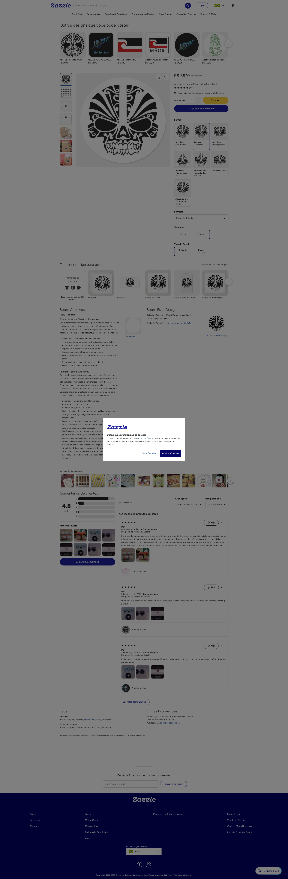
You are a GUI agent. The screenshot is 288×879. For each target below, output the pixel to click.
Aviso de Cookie (145, 438)
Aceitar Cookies (170, 453)
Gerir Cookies (149, 453)
